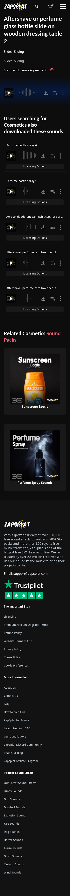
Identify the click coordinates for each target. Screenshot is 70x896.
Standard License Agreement (25, 70)
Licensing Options (35, 166)
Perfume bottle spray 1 (21, 181)
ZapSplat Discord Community (23, 744)
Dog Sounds (12, 832)
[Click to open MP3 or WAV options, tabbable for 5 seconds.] (45, 93)
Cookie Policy (12, 657)
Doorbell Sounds (14, 807)
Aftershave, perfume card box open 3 (31, 288)
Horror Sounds (13, 840)
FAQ (6, 704)
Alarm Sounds (13, 848)
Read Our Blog (13, 753)
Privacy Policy (12, 649)
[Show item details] (63, 93)
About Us (10, 687)
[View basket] (51, 6)
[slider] (29, 92)
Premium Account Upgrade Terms (26, 625)
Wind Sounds (12, 872)
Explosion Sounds (15, 815)
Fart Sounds (11, 823)
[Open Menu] (63, 6)
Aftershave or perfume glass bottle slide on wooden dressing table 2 (33, 30)
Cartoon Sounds (14, 864)
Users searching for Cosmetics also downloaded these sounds (33, 125)
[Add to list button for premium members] (55, 93)
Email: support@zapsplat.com (26, 573)
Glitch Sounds (13, 856)
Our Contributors (15, 736)
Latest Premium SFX (17, 728)
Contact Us (11, 696)
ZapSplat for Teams (16, 720)
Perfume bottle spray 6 (21, 145)
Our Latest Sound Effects (20, 783)
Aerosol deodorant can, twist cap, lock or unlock (38, 216)
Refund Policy (13, 633)
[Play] (8, 93)
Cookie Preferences (16, 665)
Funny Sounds (13, 791)
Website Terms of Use (18, 641)
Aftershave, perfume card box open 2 (31, 252)
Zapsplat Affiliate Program (21, 761)
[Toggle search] (37, 6)
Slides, (8, 51)
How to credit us (14, 712)
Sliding (19, 51)
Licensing (10, 616)
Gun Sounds (12, 799)
